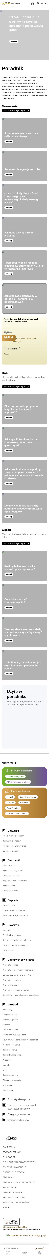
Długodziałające (10, 1015)
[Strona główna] (7, 3)
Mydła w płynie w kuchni (13, 836)
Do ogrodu (13, 1004)
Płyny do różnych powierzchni (16, 990)
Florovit (10, 802)
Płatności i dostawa (13, 1172)
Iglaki (5, 1070)
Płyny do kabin (9, 886)
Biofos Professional (27, 797)
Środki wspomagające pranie (15, 915)
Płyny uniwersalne (10, 985)
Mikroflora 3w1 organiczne (14, 1035)
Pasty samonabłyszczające (14, 945)
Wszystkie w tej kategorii (15, 110)
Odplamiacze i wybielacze (14, 910)
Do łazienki (14, 860)
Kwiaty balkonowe (10, 1030)
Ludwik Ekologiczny (15, 776)
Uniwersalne (8, 1085)
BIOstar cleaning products (18, 782)
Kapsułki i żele (9, 905)
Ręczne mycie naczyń (12, 841)
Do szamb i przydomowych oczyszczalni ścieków (22, 1107)
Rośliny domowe (10, 1050)
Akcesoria (7, 930)
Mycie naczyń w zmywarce (14, 846)
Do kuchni (13, 830)
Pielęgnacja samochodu (20, 1114)
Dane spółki (9, 1147)
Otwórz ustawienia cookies (15, 1227)
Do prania (13, 900)
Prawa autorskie (11, 1152)
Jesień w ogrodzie (10, 1020)
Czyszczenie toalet (10, 891)
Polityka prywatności (14, 1167)
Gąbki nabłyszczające (12, 935)
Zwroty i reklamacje (14, 1192)
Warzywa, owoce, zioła (12, 1080)
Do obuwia (13, 924)
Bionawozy (7, 1010)
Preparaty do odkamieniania (15, 881)
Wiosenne (7, 1060)
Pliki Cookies (9, 1157)
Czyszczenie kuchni (11, 851)
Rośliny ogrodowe (10, 1075)
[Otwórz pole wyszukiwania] (38, 3)
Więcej (14, 41)
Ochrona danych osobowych (19, 1162)
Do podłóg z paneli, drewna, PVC (17, 975)
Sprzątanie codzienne (24, 17)
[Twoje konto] (45, 3)
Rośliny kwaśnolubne (12, 1055)
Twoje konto (10, 1187)
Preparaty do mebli (11, 965)
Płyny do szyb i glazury (12, 871)
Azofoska (24, 802)
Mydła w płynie (9, 866)
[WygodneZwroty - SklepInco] (11, 1221)
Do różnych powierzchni (21, 959)
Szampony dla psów (18, 1120)
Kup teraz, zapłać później (16, 1202)
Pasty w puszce (9, 950)
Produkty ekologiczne (19, 1099)
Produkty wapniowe (11, 1045)
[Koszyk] (41, 3)
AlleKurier (15, 1223)
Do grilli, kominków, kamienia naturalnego (21, 995)
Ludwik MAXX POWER (17, 813)
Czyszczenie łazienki (11, 876)
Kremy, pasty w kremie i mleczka (17, 940)
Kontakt (7, 1207)
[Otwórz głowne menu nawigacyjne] (32, 3)
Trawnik (6, 1065)
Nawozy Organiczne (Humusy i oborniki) (20, 1040)
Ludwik (10, 797)
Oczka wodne (8, 1090)
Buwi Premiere (13, 808)
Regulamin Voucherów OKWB (19, 1182)
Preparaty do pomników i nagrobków (18, 970)
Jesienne (6, 1025)
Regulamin (8, 1177)
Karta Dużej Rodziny (14, 1197)
